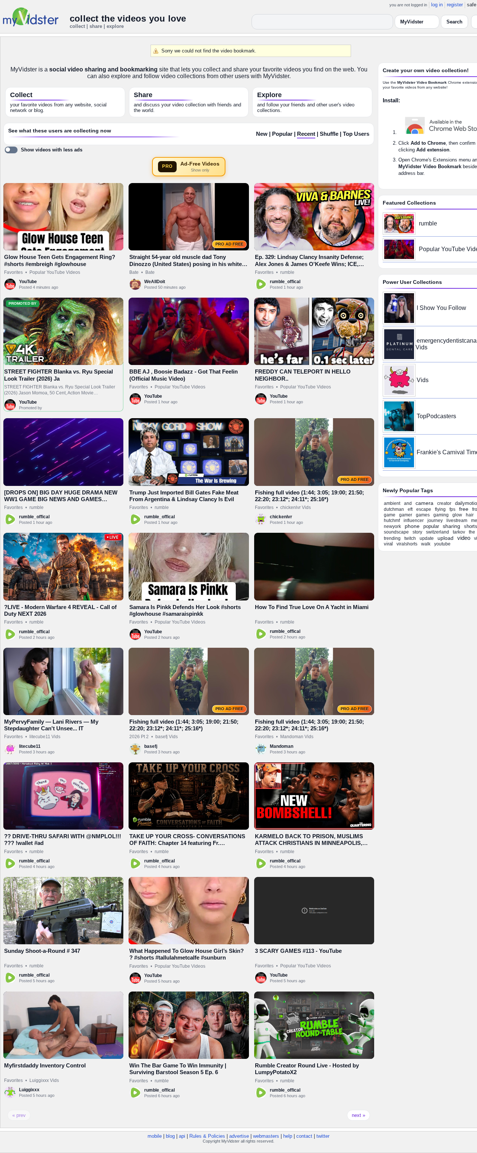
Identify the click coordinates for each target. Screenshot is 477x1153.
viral (388, 544)
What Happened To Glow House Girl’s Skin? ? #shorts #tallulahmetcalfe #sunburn (186, 954)
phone (412, 526)
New (262, 134)
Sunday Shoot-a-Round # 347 (42, 951)
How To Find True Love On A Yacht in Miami (312, 607)
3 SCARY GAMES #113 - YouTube (298, 951)
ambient (392, 503)
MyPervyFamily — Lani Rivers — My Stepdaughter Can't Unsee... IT (51, 724)
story (417, 532)
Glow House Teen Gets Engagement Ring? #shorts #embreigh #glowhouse (59, 260)
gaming (441, 515)
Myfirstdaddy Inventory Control (45, 1065)
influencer (414, 520)
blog (170, 1136)
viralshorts (407, 544)
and (408, 503)
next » (358, 1115)
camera (424, 503)
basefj (150, 746)
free (463, 509)
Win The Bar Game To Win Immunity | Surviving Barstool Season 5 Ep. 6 (177, 1068)
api (182, 1136)
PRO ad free (229, 244)
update (427, 538)
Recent (306, 134)
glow (457, 515)
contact (304, 1136)
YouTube (28, 281)
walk (425, 544)
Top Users (356, 134)
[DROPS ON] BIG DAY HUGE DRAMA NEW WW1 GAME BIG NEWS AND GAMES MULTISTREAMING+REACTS (60, 499)
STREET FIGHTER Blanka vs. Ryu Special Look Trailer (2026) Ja (58, 374)
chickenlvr (281, 516)
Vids (423, 380)
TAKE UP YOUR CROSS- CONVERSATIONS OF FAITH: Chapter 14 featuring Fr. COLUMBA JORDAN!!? (187, 843)
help (287, 1136)
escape (423, 509)
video (463, 538)
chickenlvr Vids (295, 507)
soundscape (396, 532)
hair (470, 515)
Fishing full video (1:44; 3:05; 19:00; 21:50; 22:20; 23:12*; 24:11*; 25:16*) (309, 495)
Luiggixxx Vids (44, 1080)
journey (435, 520)
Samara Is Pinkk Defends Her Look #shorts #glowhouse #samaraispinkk (185, 610)
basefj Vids (166, 736)
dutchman (394, 509)
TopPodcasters (436, 416)
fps (452, 509)
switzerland (437, 532)
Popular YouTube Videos (54, 272)
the (472, 532)
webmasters (266, 1136)
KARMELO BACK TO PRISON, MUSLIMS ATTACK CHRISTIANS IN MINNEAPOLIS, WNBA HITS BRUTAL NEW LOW (309, 843)
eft (410, 509)
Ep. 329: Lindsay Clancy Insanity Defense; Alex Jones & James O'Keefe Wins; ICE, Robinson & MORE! (309, 264)
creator (444, 503)
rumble (287, 272)
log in (437, 4)
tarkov (459, 532)
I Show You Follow (441, 308)
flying (440, 509)
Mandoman (281, 746)
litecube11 (30, 746)
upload (445, 538)
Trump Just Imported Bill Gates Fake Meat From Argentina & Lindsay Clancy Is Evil (183, 495)
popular (431, 526)
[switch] (43, 150)
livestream (456, 520)
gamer (405, 515)
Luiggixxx (29, 1089)
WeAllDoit (154, 281)
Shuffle (329, 134)
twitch (410, 538)
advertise (239, 1136)
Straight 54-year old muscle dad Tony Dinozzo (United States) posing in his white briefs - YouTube (185, 264)
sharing (451, 526)
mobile (155, 1136)
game (389, 515)
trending (392, 538)
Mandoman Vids (296, 736)
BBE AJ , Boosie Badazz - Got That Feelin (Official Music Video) (183, 374)
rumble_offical (285, 281)
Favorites (13, 272)
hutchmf (392, 520)
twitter (322, 1136)
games (423, 515)
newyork (392, 526)
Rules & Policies (207, 1136)
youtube (442, 544)
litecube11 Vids (44, 736)
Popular (282, 134)
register (455, 4)
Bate (134, 272)
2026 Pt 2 (139, 736)
